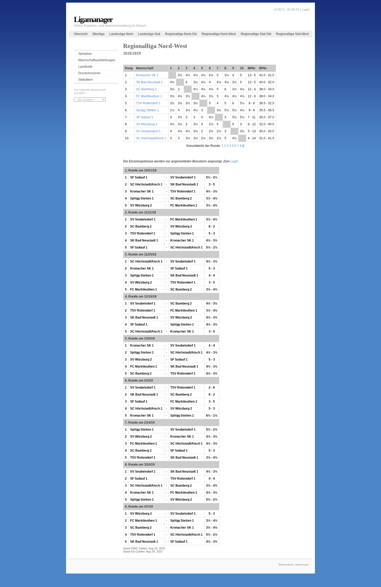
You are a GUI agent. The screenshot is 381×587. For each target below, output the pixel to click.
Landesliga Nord (121, 34)
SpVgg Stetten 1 (147, 110)
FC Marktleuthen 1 (149, 96)
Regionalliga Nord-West (219, 34)
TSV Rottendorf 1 (148, 103)
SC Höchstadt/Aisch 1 (151, 138)
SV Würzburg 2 (146, 124)
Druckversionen (89, 73)
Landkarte (85, 66)
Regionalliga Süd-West (292, 34)
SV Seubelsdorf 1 (148, 131)
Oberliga (98, 34)
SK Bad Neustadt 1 (149, 82)
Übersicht (80, 34)
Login (306, 9)
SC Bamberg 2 (146, 89)
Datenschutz (286, 564)
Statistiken (85, 79)
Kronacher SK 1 (147, 75)
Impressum (301, 564)
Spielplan (85, 54)
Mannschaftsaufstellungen (96, 60)
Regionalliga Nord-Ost (181, 34)
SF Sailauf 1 (144, 117)
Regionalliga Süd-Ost (256, 34)
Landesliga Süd (149, 34)
